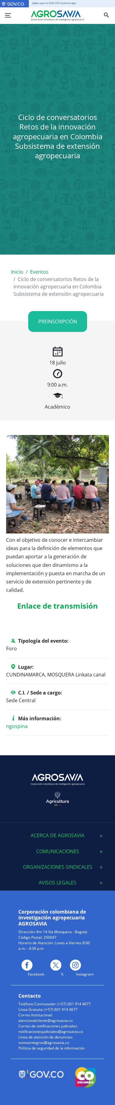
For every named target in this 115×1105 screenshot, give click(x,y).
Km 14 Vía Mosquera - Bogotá (61, 931)
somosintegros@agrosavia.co (43, 1042)
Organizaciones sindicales (57, 867)
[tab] (57, 835)
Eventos (39, 271)
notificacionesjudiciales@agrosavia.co (50, 1031)
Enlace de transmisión (57, 606)
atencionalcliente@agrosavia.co (45, 1020)
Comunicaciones (57, 851)
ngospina (17, 726)
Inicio (17, 271)
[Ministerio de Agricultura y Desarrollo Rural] (57, 798)
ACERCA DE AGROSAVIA (57, 835)
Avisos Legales (57, 883)
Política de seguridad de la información (51, 1048)
